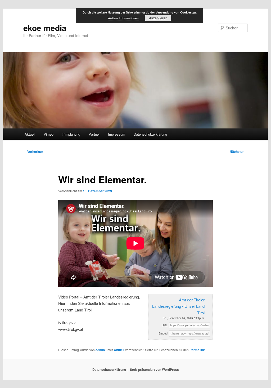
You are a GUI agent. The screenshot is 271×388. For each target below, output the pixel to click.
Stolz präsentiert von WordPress (154, 369)
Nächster (239, 151)
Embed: (163, 333)
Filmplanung (71, 134)
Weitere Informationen (123, 18)
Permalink (197, 349)
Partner (94, 134)
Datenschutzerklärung (150, 134)
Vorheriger (33, 151)
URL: (165, 325)
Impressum (116, 134)
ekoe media (44, 27)
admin (100, 349)
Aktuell (30, 134)
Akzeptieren (158, 18)
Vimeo (48, 134)
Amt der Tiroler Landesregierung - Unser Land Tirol (178, 306)
